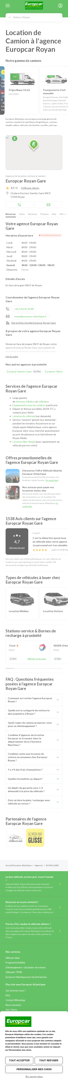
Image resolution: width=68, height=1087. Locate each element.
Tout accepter (19, 1060)
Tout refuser (48, 1060)
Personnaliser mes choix (34, 1069)
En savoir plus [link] (34, 1076)
